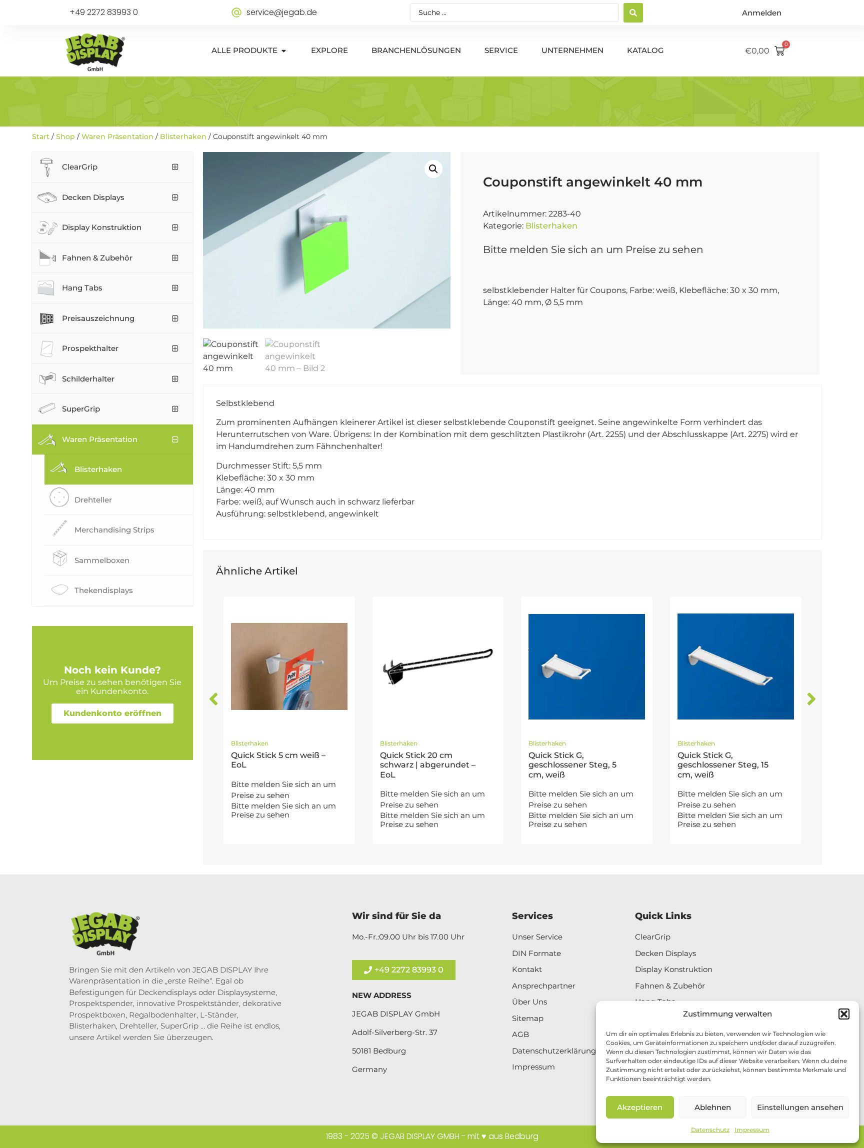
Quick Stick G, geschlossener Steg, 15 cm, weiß (723, 764)
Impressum (752, 1130)
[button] (844, 1014)
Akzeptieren (639, 1107)
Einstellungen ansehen (800, 1107)
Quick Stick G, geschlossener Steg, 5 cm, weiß (572, 764)
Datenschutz (710, 1130)
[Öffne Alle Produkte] (284, 50)
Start (41, 136)
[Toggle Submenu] (175, 167)
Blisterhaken (183, 136)
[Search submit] (633, 12)
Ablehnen (712, 1107)
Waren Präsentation (118, 136)
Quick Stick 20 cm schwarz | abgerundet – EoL (428, 764)
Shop (65, 136)
